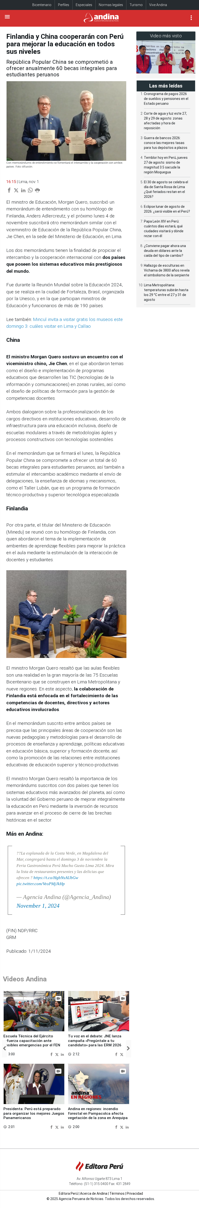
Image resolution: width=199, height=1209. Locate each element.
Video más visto (166, 35)
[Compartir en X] (57, 1054)
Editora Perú (68, 1193)
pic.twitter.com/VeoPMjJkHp (41, 883)
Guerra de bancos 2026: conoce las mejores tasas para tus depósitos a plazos (165, 143)
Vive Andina (158, 5)
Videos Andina (25, 979)
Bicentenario (41, 5)
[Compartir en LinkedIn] (62, 1054)
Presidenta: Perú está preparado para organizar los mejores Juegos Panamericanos (33, 1113)
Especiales (84, 5)
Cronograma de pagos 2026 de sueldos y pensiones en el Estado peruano (166, 98)
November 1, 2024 (38, 906)
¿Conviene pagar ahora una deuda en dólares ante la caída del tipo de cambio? (165, 250)
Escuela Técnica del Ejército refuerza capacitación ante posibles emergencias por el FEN (31, 1040)
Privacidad (135, 1193)
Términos (116, 1193)
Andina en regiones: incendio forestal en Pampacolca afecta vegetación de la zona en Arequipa (98, 1113)
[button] (4, 1048)
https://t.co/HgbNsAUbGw (55, 877)
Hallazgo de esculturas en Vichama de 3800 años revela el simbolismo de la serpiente (167, 270)
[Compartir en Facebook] (52, 1054)
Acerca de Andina (93, 1193)
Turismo (136, 5)
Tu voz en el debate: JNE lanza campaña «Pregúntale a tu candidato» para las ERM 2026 (94, 1040)
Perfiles (63, 5)
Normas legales (111, 5)
